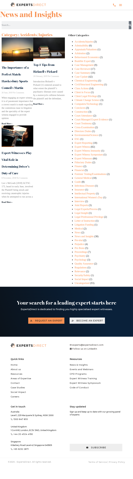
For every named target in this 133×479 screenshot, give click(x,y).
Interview (79, 201)
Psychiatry (80, 255)
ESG (77, 139)
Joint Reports (81, 205)
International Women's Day (89, 197)
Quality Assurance (84, 263)
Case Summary (82, 72)
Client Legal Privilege (86, 96)
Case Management (84, 65)
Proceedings (81, 252)
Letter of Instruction (85, 220)
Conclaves (80, 107)
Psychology (81, 259)
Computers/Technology (87, 104)
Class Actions (82, 88)
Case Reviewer (82, 69)
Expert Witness (82, 146)
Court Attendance (84, 115)
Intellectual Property (85, 193)
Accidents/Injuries (84, 41)
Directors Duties (83, 131)
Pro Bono (80, 248)
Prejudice (79, 244)
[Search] (130, 25)
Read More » (7, 124)
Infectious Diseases (84, 185)
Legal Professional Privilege (89, 216)
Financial (79, 170)
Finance (79, 166)
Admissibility (81, 45)
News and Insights (84, 236)
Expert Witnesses (83, 158)
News (78, 232)
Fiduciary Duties (83, 162)
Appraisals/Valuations (86, 49)
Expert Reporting (83, 142)
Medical (79, 228)
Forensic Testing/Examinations (90, 174)
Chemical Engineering (86, 80)
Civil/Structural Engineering (89, 84)
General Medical (83, 178)
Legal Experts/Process (86, 209)
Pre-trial (79, 240)
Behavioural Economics (87, 57)
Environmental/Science (86, 135)
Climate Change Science (87, 100)
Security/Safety (82, 275)
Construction (81, 111)
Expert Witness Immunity (88, 150)
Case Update (81, 76)
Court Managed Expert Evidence (91, 119)
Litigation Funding (84, 224)
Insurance (80, 189)
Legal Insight (81, 213)
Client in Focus (82, 92)
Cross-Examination (84, 127)
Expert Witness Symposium (89, 154)
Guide (78, 181)
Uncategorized (82, 283)
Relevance (80, 271)
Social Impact (82, 279)
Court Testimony (83, 123)
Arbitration (80, 53)
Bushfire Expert (83, 61)
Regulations (81, 267)
